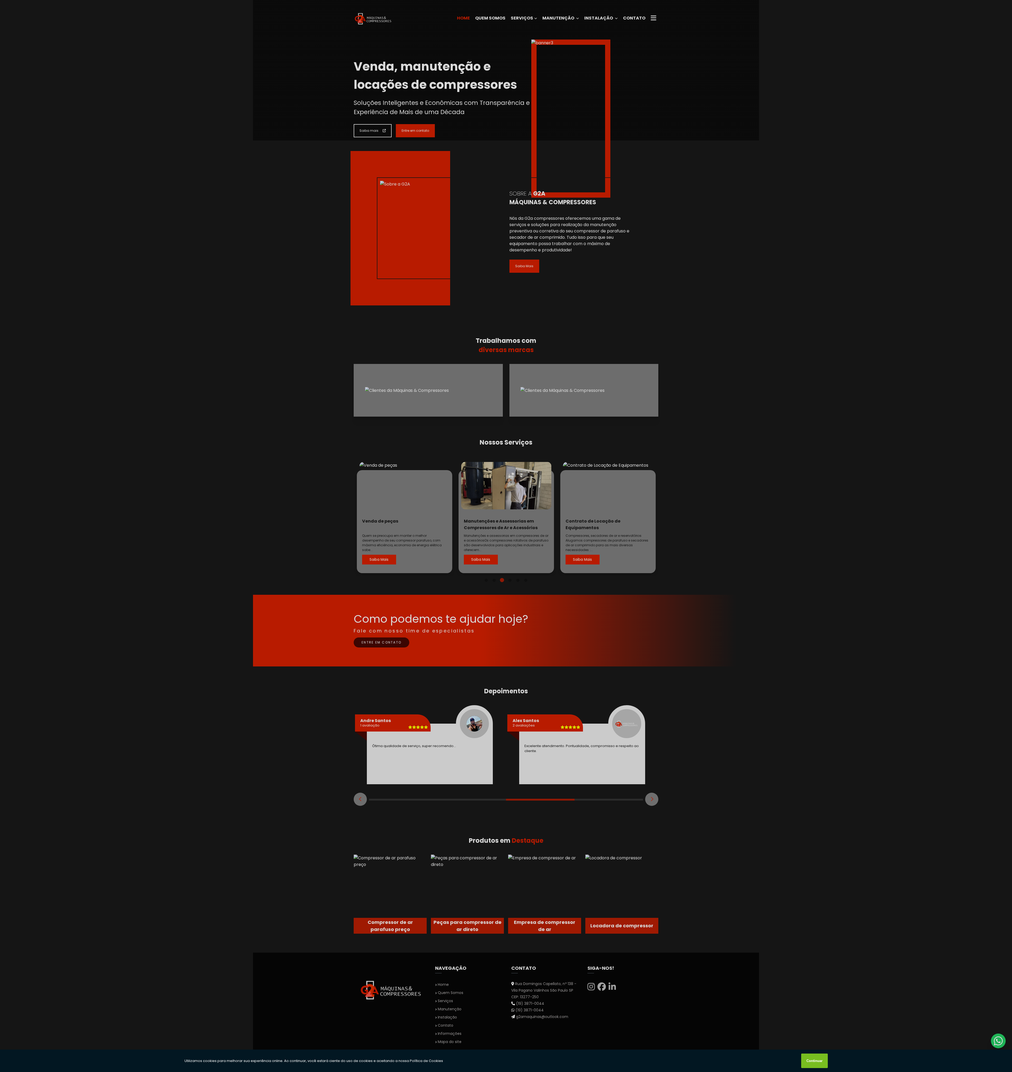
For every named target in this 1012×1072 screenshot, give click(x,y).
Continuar (814, 1061)
